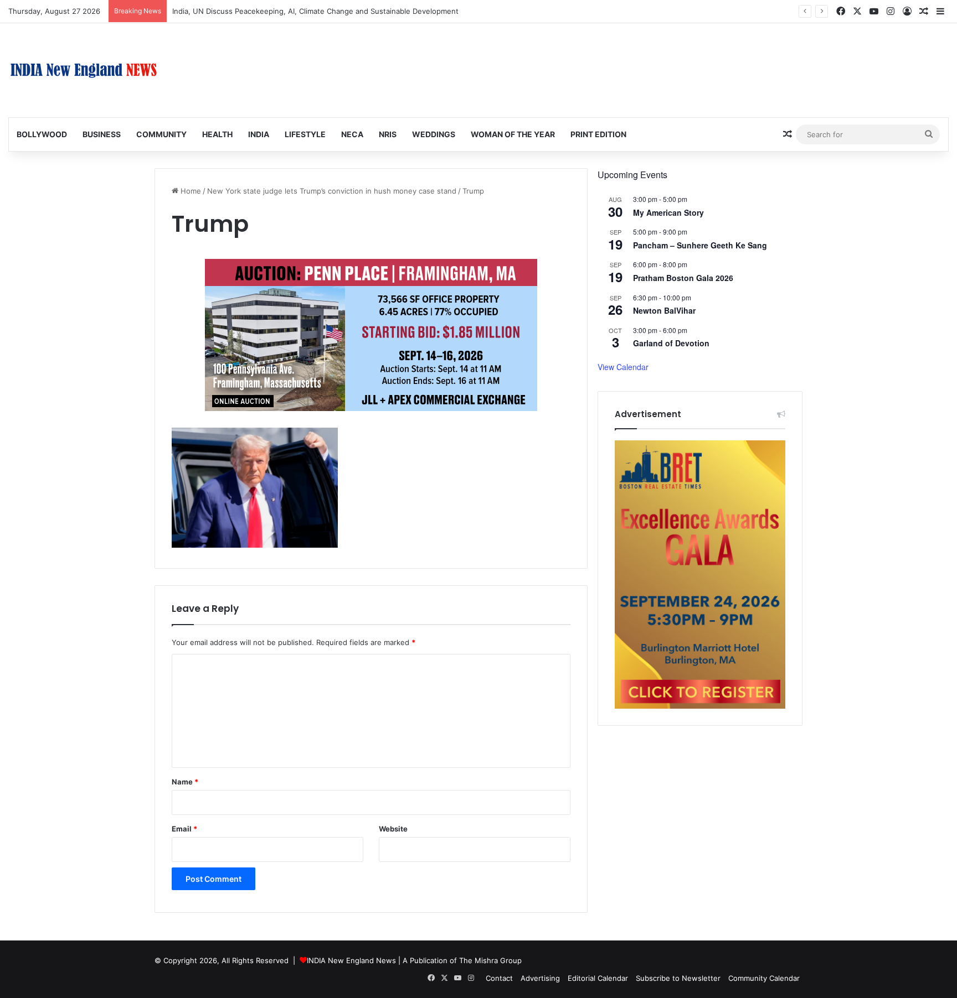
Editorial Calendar (598, 978)
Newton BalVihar (664, 310)
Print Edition (598, 134)
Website (393, 828)
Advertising (540, 978)
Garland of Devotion (671, 343)
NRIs (388, 134)
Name (185, 781)
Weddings (433, 134)
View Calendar (623, 366)
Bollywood (42, 134)
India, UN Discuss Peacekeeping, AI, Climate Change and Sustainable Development (315, 11)
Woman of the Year (513, 134)
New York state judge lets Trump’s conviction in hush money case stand (331, 190)
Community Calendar (764, 978)
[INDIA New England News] (83, 70)
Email (184, 828)
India (258, 134)
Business (102, 134)
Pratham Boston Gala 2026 (683, 277)
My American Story (668, 212)
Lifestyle (305, 134)
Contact (499, 978)
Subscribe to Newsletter (678, 978)
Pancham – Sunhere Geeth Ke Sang (700, 245)
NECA (352, 134)
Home (189, 190)
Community (161, 134)
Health (217, 134)
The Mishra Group (490, 960)
